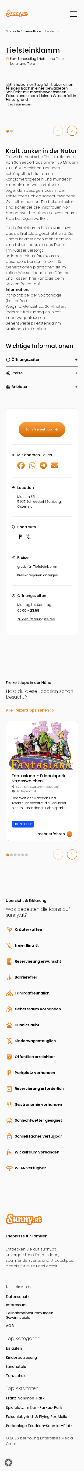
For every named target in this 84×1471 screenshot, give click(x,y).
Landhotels (16, 1366)
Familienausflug (23, 58)
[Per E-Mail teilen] (54, 467)
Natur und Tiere (51, 58)
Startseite (13, 31)
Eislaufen (14, 1348)
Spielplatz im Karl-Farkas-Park (34, 1407)
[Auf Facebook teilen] (21, 467)
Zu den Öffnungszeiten (36, 619)
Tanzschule (16, 1375)
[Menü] (73, 14)
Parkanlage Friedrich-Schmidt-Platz (39, 1426)
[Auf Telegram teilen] (43, 467)
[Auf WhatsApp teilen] (32, 467)
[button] (7, 131)
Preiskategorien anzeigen (37, 575)
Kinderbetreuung (21, 1357)
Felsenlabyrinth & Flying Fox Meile (36, 1416)
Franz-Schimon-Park (25, 1398)
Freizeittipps (33, 31)
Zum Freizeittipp (42, 429)
